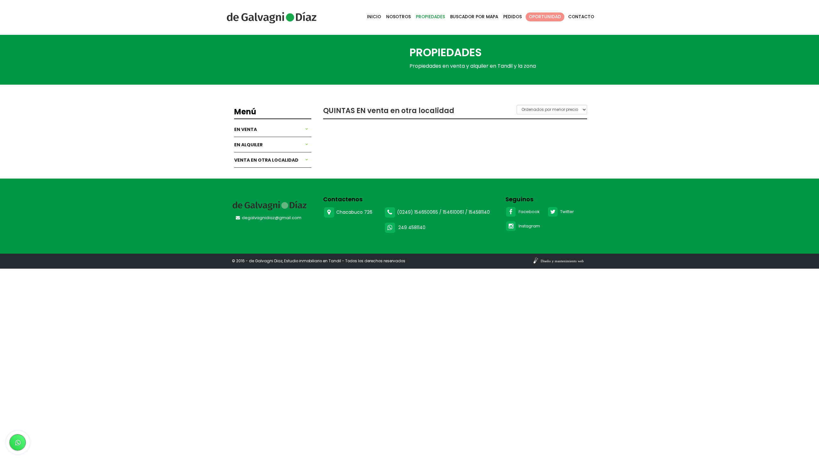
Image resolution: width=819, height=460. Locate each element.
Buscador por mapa (474, 17)
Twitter (566, 212)
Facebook (528, 212)
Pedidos (512, 17)
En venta (245, 129)
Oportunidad (545, 17)
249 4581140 (411, 227)
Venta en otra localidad (266, 160)
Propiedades (430, 17)
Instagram (528, 226)
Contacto (581, 17)
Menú (245, 111)
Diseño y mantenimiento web (562, 261)
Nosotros (398, 17)
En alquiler (248, 145)
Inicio (374, 17)
